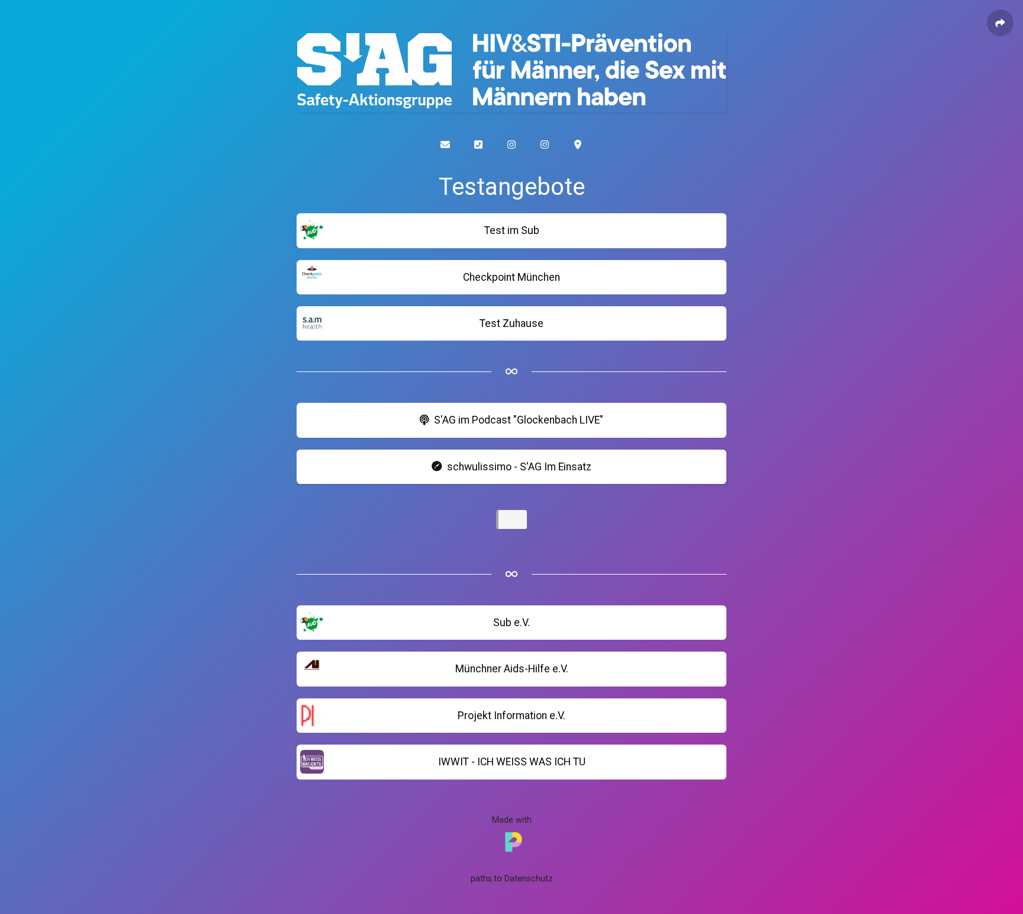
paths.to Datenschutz (512, 879)
